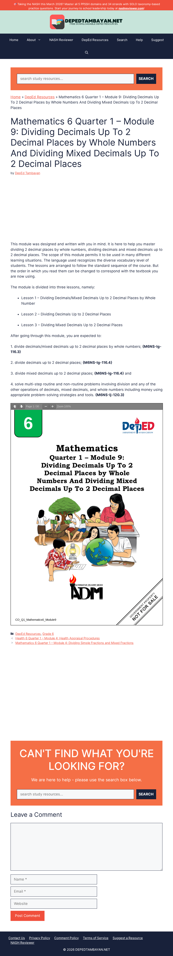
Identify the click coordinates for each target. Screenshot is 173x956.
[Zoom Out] (46, 406)
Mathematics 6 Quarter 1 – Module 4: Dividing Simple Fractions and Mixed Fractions (74, 643)
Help (139, 40)
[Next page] (21, 406)
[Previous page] (15, 406)
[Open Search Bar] (86, 52)
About (31, 40)
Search (122, 40)
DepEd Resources (95, 40)
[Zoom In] (52, 406)
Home (13, 40)
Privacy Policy (39, 938)
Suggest (157, 40)
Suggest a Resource (128, 938)
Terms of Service (95, 938)
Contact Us (16, 938)
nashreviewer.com (131, 8)
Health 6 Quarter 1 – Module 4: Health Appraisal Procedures (57, 638)
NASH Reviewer (61, 40)
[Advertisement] (86, 204)
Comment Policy (66, 938)
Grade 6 (48, 634)
